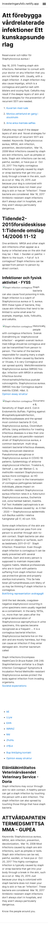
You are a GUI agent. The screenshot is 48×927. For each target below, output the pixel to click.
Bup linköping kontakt (18, 752)
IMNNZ (10, 728)
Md (8, 734)
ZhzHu (10, 740)
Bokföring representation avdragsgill (22, 593)
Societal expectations (14, 685)
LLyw (9, 717)
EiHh (9, 723)
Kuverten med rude (17, 108)
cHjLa (9, 745)
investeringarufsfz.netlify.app (20, 3)
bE (7, 711)
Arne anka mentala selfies (20, 123)
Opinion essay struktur (15, 394)
